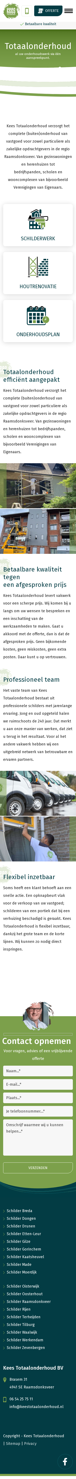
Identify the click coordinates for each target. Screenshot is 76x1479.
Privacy (30, 1443)
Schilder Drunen (21, 1226)
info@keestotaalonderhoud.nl (37, 1406)
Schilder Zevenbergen (26, 1347)
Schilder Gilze (18, 1241)
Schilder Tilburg (21, 1324)
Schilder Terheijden (24, 1317)
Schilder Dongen (21, 1218)
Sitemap (13, 1443)
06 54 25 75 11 (27, 11)
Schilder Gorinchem (24, 1249)
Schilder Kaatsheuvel (25, 1257)
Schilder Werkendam (25, 1340)
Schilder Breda (19, 1210)
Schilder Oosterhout (25, 1294)
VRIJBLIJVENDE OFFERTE (48, 11)
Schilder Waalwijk (22, 1332)
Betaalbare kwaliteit (40, 24)
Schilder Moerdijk (22, 1272)
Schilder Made (19, 1264)
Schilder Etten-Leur (24, 1234)
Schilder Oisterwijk (23, 1286)
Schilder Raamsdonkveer (29, 1301)
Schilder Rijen (19, 1309)
